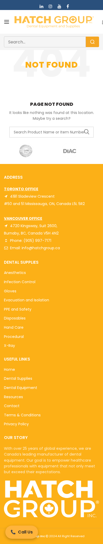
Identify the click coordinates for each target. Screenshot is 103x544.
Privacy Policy (16, 424)
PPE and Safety (17, 309)
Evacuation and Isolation (26, 300)
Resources (13, 397)
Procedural (14, 336)
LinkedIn (41, 6)
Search (86, 132)
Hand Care (14, 327)
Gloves (10, 291)
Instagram (50, 6)
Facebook (68, 6)
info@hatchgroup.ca (41, 248)
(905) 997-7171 (37, 240)
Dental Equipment (20, 387)
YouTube (59, 6)
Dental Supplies (18, 378)
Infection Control (19, 282)
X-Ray (9, 345)
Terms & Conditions (22, 415)
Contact (12, 405)
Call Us (22, 532)
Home (9, 369)
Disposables (15, 318)
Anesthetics (15, 272)
